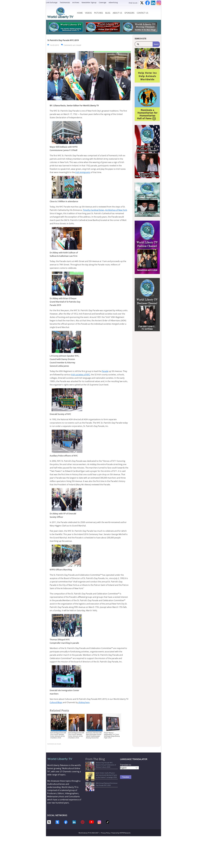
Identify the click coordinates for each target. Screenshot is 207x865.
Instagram (159, 3)
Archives (75, 2)
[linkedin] (74, 822)
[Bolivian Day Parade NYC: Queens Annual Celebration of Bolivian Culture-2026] (89, 766)
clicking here (83, 702)
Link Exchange (51, 2)
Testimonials (65, 2)
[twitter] (49, 822)
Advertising (113, 2)
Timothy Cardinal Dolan (93, 210)
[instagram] (99, 822)
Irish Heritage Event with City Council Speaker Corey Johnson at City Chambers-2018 (58, 735)
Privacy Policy (105, 833)
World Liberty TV (84, 833)
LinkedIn (153, 3)
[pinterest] (82, 822)
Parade (105, 371)
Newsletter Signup (89, 2)
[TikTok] (107, 822)
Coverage (102, 2)
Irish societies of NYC (80, 374)
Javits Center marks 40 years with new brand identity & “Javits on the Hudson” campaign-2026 (106, 775)
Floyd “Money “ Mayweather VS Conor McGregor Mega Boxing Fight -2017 (112, 735)
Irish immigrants (82, 172)
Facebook (147, 3)
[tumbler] (57, 822)
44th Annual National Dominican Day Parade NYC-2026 (106, 784)
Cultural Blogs (56, 702)
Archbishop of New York (116, 210)
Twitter (142, 3)
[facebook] (66, 822)
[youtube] (91, 822)
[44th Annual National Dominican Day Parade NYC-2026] (89, 786)
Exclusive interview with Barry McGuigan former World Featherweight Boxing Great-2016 (94, 735)
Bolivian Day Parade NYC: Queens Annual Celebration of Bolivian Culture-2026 (106, 765)
